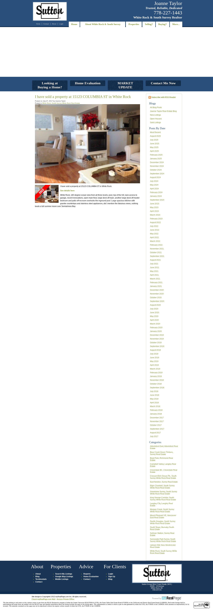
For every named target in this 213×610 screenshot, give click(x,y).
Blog (37, 576)
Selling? (149, 24)
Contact (46, 24)
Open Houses (156, 119)
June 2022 (154, 230)
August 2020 (155, 305)
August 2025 (155, 136)
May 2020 (154, 316)
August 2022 (155, 222)
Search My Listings (63, 574)
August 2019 (155, 350)
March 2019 (155, 369)
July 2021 (154, 264)
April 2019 (154, 365)
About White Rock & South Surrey (103, 24)
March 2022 (155, 241)
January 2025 (156, 159)
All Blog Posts (156, 107)
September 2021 (157, 256)
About (54, 24)
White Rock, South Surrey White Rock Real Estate (163, 552)
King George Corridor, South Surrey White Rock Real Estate (163, 498)
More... (176, 24)
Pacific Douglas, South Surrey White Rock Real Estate (162, 522)
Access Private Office (65, 599)
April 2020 (154, 320)
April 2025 (154, 151)
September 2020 (157, 301)
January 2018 (156, 414)
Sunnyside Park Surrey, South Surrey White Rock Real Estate (163, 540)
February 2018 (156, 410)
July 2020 (154, 309)
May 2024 (154, 185)
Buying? (162, 24)
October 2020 (156, 297)
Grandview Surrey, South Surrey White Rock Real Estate (163, 493)
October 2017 (156, 425)
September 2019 (157, 346)
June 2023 (154, 204)
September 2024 (157, 174)
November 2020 (157, 294)
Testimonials (41, 579)
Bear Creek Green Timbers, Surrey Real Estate (161, 453)
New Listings (155, 115)
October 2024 (156, 170)
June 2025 (154, 143)
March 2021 (155, 279)
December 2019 (157, 335)
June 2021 (154, 267)
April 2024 (154, 189)
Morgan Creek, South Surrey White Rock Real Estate (162, 510)
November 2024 (157, 166)
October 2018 (156, 384)
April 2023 (154, 211)
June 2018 (154, 395)
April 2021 (154, 275)
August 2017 (155, 433)
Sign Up (111, 576)
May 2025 (154, 147)
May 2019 (154, 361)
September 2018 (157, 387)
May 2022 (154, 234)
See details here (67, 191)
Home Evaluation (91, 576)
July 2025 (154, 140)
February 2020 (156, 327)
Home (38, 24)
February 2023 (156, 219)
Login (61, 24)
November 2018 (157, 380)
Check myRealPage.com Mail (43, 599)
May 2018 (154, 399)
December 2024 (157, 162)
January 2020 (156, 331)
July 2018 (154, 391)
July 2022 (154, 226)
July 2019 (154, 354)
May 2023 (154, 207)
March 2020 (155, 324)
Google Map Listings (64, 576)
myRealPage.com (166, 598)
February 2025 (156, 155)
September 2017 (157, 429)
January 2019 (156, 376)
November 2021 (157, 249)
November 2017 (157, 421)
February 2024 (156, 192)
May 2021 (154, 271)
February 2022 (156, 245)
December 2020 (157, 290)
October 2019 (156, 342)
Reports (87, 574)
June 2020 (154, 312)
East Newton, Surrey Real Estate (164, 482)
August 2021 (155, 260)
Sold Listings (155, 122)
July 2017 (154, 436)
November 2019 (157, 339)
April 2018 (154, 403)
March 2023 (155, 215)
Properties (133, 24)
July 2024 (154, 181)
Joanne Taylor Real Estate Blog (163, 111)
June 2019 (154, 357)
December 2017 (157, 418)
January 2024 (156, 196)
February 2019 (156, 372)
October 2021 (156, 252)
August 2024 (155, 177)
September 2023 (157, 200)
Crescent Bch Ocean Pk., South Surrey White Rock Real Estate (163, 477)
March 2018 (155, 406)
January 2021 (156, 286)
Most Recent (155, 132)
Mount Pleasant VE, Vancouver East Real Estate (163, 516)
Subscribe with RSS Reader (163, 97)
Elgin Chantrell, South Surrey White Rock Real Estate (162, 487)
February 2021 (156, 282)
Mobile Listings (61, 579)
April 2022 (154, 237)
